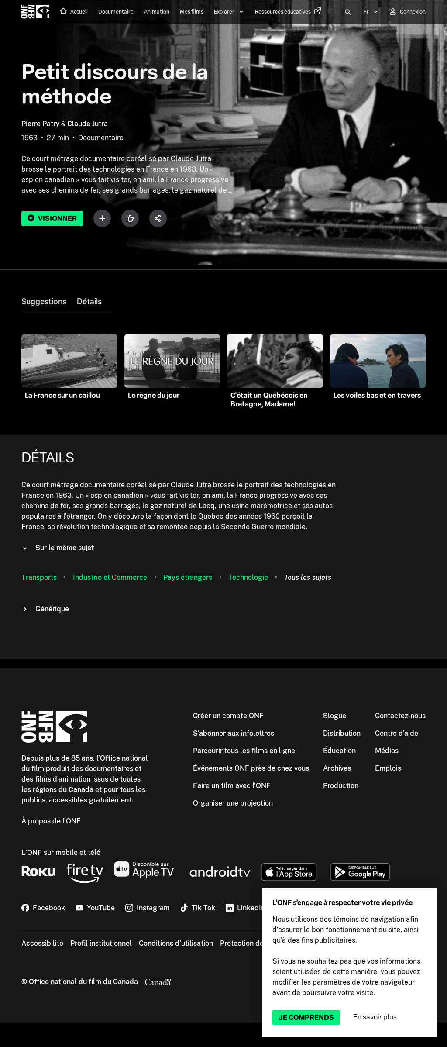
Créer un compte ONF (228, 716)
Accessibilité (42, 943)
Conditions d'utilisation (176, 943)
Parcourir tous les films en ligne (244, 751)
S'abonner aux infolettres (233, 733)
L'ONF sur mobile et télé (60, 852)
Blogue (334, 716)
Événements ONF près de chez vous (251, 768)
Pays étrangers (187, 577)
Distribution (342, 733)
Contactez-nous (400, 716)
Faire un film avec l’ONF (232, 786)
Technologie (248, 577)
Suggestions (43, 302)
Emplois (388, 768)
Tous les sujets (307, 577)
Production (340, 786)
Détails (89, 302)
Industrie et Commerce (110, 577)
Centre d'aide (396, 733)
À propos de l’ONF (51, 821)
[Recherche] (348, 12)
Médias (387, 751)
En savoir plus (375, 1017)
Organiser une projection (233, 803)
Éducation (339, 751)
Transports (39, 577)
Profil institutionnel (101, 943)
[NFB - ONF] (35, 12)
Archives (337, 768)
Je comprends (306, 1017)
